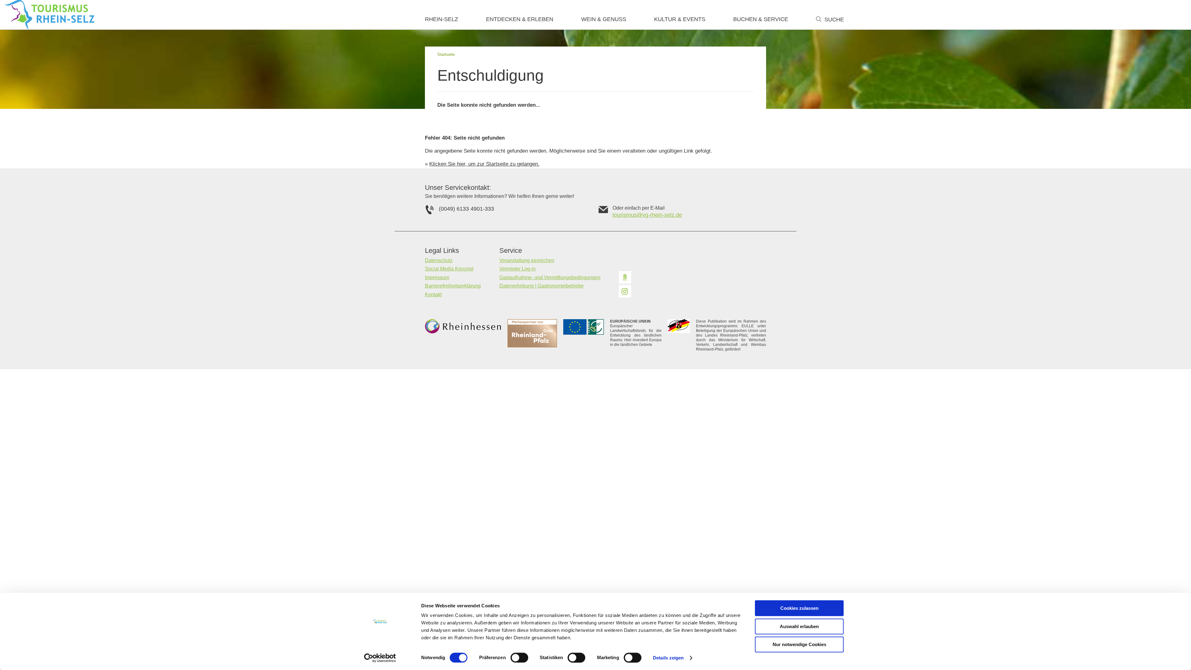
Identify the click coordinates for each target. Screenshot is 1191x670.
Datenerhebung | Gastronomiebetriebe (541, 285)
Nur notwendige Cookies (799, 644)
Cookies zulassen (799, 608)
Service (510, 250)
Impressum (437, 277)
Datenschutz (439, 260)
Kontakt (433, 294)
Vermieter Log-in (517, 268)
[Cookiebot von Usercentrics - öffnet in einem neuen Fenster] (380, 658)
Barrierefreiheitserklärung (453, 285)
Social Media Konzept (449, 268)
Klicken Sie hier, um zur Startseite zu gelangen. (484, 164)
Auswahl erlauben (799, 626)
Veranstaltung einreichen (526, 260)
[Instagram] (625, 291)
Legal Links (442, 250)
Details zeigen (668, 657)
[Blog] (625, 277)
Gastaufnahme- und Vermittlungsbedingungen (549, 277)
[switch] (519, 658)
